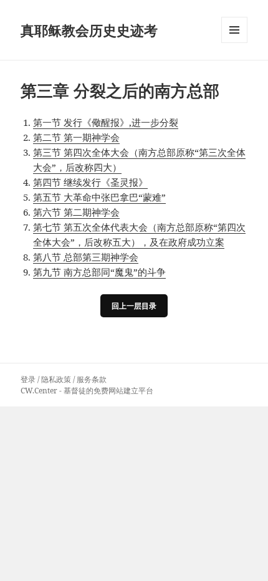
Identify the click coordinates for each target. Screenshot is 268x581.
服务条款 (92, 379)
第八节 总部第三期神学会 (85, 257)
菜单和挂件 (234, 42)
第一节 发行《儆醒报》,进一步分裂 (105, 122)
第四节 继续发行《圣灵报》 (90, 182)
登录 (28, 379)
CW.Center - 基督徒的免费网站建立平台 (87, 390)
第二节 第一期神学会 (76, 137)
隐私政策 (56, 379)
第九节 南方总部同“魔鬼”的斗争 (99, 272)
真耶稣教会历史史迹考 (89, 30)
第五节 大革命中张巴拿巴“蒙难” (99, 197)
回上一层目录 (134, 305)
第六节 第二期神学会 (76, 212)
